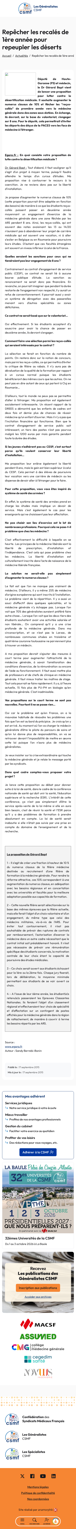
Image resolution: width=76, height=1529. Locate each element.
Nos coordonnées (38, 1499)
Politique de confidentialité (38, 1493)
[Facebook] (32, 1476)
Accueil (6, 55)
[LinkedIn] (53, 1476)
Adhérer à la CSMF (35, 1152)
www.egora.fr (13, 1046)
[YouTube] (43, 1476)
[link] (47, 1510)
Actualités (21, 55)
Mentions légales (38, 1487)
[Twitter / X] (22, 1476)
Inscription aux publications (38, 1288)
